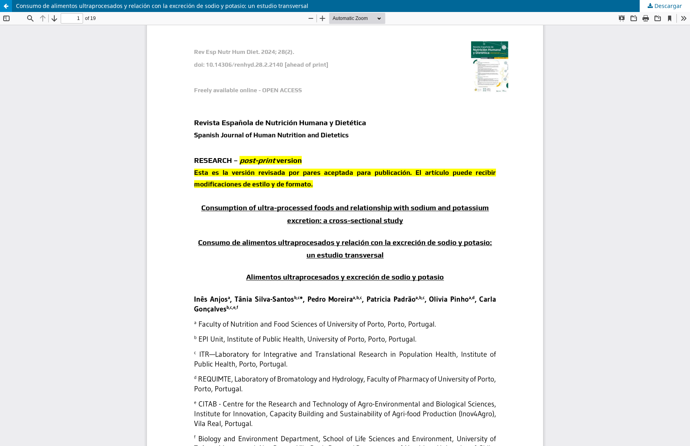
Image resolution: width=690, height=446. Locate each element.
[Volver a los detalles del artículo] (6, 6)
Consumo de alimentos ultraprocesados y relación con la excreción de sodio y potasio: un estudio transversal (162, 6)
